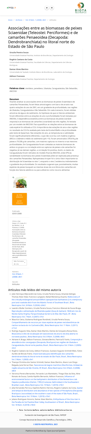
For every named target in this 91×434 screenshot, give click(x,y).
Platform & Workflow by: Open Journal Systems (45, 431)
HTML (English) (19, 196)
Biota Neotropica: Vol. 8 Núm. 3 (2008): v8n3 (46, 336)
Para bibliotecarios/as (61, 410)
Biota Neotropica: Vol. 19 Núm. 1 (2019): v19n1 (44, 385)
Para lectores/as (27, 410)
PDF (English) (19, 202)
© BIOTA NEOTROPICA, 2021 (45, 424)
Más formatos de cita (19, 262)
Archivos (19, 20)
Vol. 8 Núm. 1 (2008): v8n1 (36, 20)
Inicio (10, 20)
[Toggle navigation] (52, 8)
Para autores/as (42, 410)
